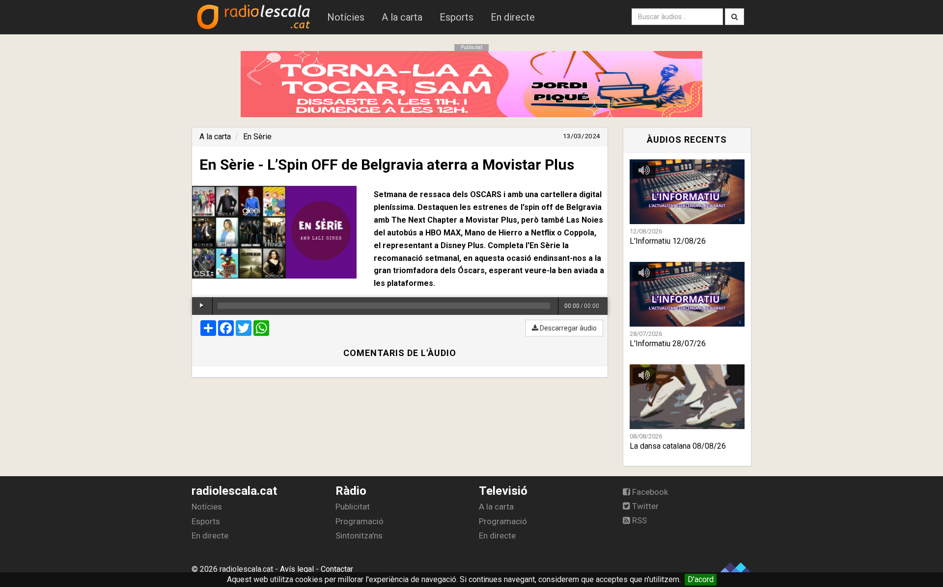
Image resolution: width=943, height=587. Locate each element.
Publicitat (352, 506)
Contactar (337, 569)
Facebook (649, 492)
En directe (513, 17)
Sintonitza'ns (359, 535)
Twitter (644, 506)
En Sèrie (257, 136)
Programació (359, 521)
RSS (638, 520)
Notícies (345, 17)
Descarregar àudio (567, 328)
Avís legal (297, 569)
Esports (456, 17)
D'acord (701, 579)
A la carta (402, 17)
